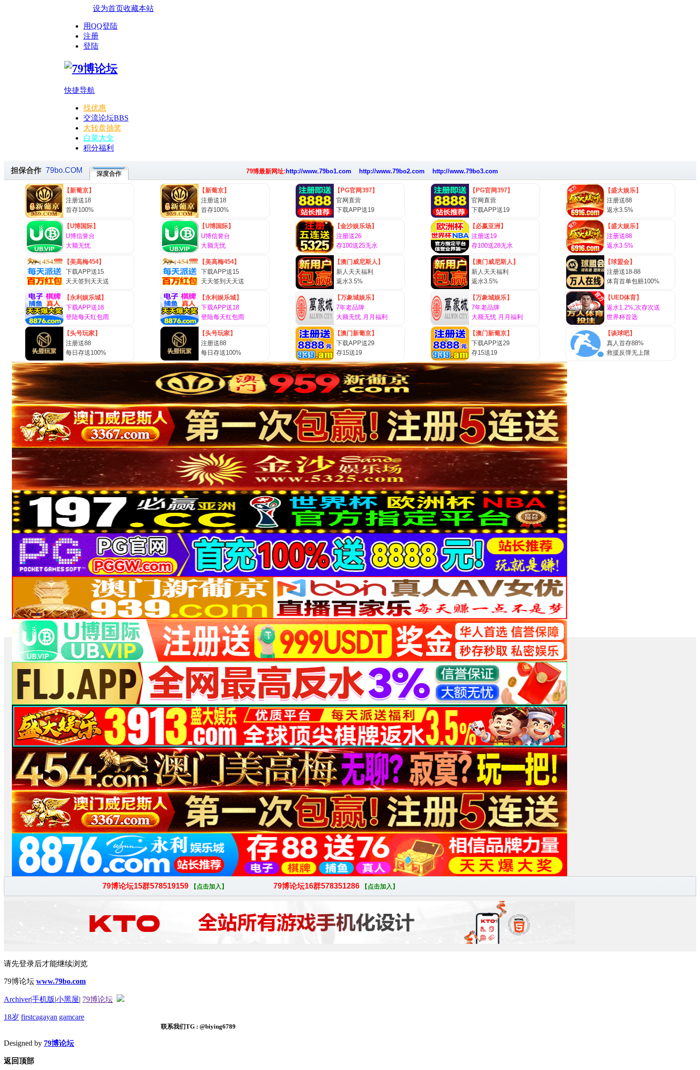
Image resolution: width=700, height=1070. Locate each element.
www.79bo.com (61, 981)
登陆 (91, 46)
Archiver (17, 999)
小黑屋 (67, 999)
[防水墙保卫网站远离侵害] (120, 999)
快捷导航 (79, 90)
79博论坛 (97, 999)
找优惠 (94, 108)
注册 (91, 36)
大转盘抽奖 (102, 128)
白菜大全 (98, 138)
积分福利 (98, 148)
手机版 (43, 999)
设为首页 (108, 8)
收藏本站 (138, 8)
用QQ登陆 (100, 26)
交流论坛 (106, 118)
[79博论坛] (91, 68)
